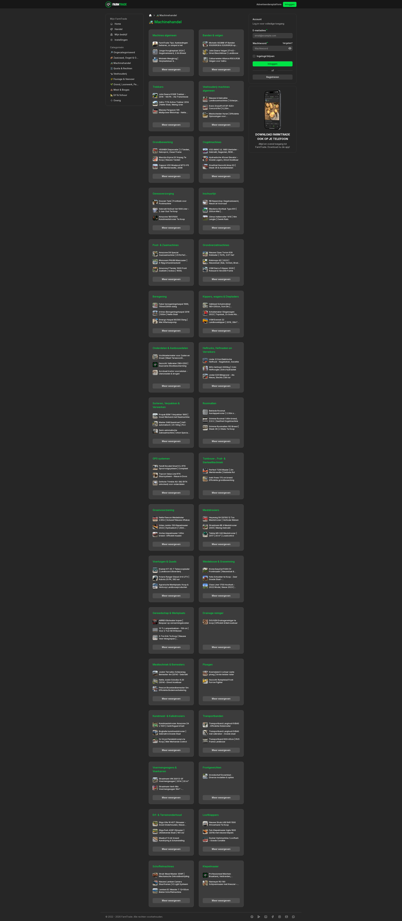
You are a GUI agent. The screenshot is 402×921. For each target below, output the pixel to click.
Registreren (272, 77)
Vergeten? (288, 43)
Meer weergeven (171, 69)
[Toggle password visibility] (290, 48)
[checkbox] (254, 56)
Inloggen (290, 4)
